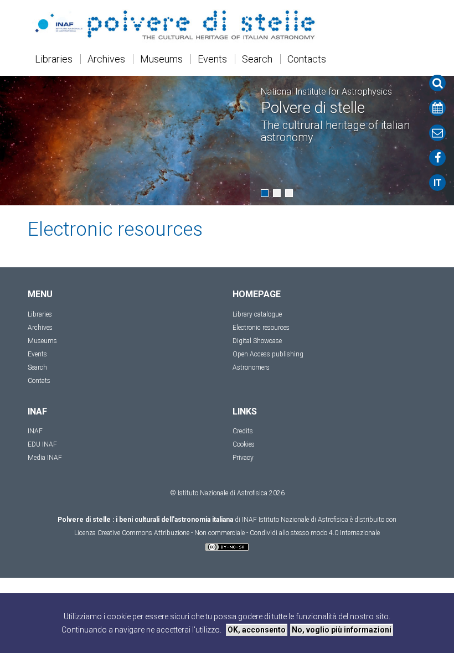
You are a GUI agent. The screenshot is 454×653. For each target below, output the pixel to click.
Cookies (244, 444)
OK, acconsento (257, 629)
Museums (161, 59)
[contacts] (437, 133)
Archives (106, 59)
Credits (243, 431)
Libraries (54, 59)
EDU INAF (42, 444)
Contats (39, 381)
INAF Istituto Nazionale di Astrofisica (295, 520)
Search (257, 59)
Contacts (306, 59)
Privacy (243, 458)
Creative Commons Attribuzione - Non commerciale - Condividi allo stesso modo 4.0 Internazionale (238, 533)
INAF (35, 431)
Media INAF (45, 458)
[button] (265, 193)
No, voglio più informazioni (341, 629)
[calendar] (437, 108)
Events (212, 59)
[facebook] (437, 157)
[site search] (437, 83)
